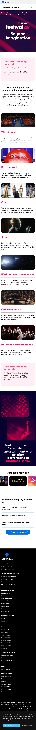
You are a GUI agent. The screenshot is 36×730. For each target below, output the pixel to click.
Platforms (4, 648)
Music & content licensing (8, 576)
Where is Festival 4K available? (14, 516)
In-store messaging (6, 598)
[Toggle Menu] (31, 7)
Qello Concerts (5, 635)
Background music (6, 593)
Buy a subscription (6, 658)
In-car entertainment (7, 579)
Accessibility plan (6, 684)
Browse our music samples (8, 609)
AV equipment (5, 603)
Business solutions (8, 590)
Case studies (5, 611)
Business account (7, 615)
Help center (4, 621)
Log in (3, 618)
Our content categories (8, 584)
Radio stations (5, 669)
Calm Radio (4, 632)
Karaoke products (6, 630)
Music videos (5, 606)
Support (3, 679)
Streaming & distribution (10, 573)
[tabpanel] (18, 481)
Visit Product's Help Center (17, 532)
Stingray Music (5, 637)
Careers (3, 692)
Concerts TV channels (7, 643)
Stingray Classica (6, 640)
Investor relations (6, 686)
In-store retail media (7, 567)
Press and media (6, 689)
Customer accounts (8, 652)
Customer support (6, 660)
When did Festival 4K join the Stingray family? (16, 523)
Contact (3, 681)
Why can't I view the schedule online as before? (16, 508)
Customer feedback (7, 601)
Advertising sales (7, 564)
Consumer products (10, 7)
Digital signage (5, 596)
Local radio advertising (7, 569)
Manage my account (7, 655)
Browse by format (6, 582)
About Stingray (6, 673)
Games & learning (6, 645)
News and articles (6, 676)
